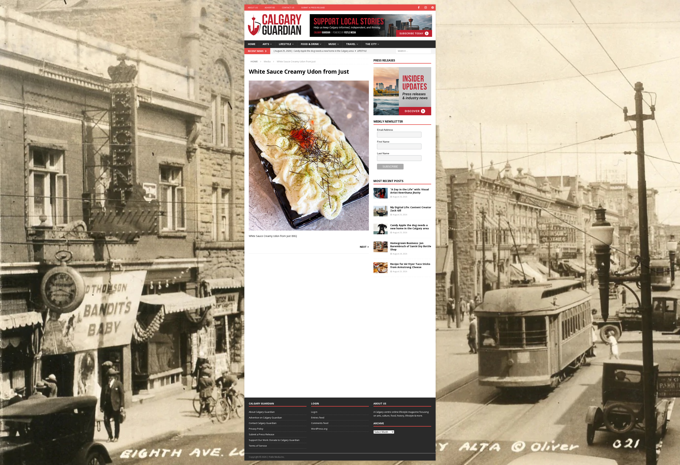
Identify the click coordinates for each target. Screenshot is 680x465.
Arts (266, 44)
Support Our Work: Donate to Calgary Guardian (274, 440)
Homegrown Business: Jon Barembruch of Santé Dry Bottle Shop (410, 246)
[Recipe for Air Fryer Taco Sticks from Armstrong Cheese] (380, 267)
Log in (314, 411)
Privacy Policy (256, 428)
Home (251, 44)
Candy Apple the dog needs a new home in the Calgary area (409, 226)
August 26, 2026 (400, 196)
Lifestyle (285, 44)
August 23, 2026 (400, 271)
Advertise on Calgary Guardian (265, 417)
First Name (383, 141)
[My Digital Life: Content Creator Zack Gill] (380, 211)
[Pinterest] (432, 7)
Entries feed (317, 417)
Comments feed (319, 423)
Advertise (270, 7)
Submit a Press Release (313, 7)
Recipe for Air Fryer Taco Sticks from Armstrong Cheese (410, 265)
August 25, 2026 (400, 214)
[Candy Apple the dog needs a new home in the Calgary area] (380, 229)
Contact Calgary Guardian (262, 423)
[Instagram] (426, 7)
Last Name (383, 153)
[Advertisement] (400, 334)
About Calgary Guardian (262, 411)
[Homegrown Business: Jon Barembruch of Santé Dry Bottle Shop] (380, 247)
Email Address (385, 129)
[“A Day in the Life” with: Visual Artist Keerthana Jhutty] (380, 193)
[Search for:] (413, 50)
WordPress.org (319, 428)
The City (370, 44)
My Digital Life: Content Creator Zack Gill (410, 209)
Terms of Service (258, 445)
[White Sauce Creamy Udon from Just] (309, 228)
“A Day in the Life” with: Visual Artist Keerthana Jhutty (409, 191)
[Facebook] (419, 7)
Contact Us (288, 7)
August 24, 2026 (400, 253)
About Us (253, 7)
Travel (351, 44)
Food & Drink (310, 44)
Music (332, 44)
